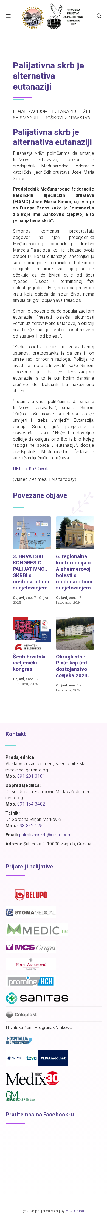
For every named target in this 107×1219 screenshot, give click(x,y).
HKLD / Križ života (31, 468)
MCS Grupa (75, 1211)
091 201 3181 (31, 776)
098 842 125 (30, 826)
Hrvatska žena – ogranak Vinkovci (39, 1028)
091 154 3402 (31, 804)
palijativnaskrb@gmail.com (45, 835)
